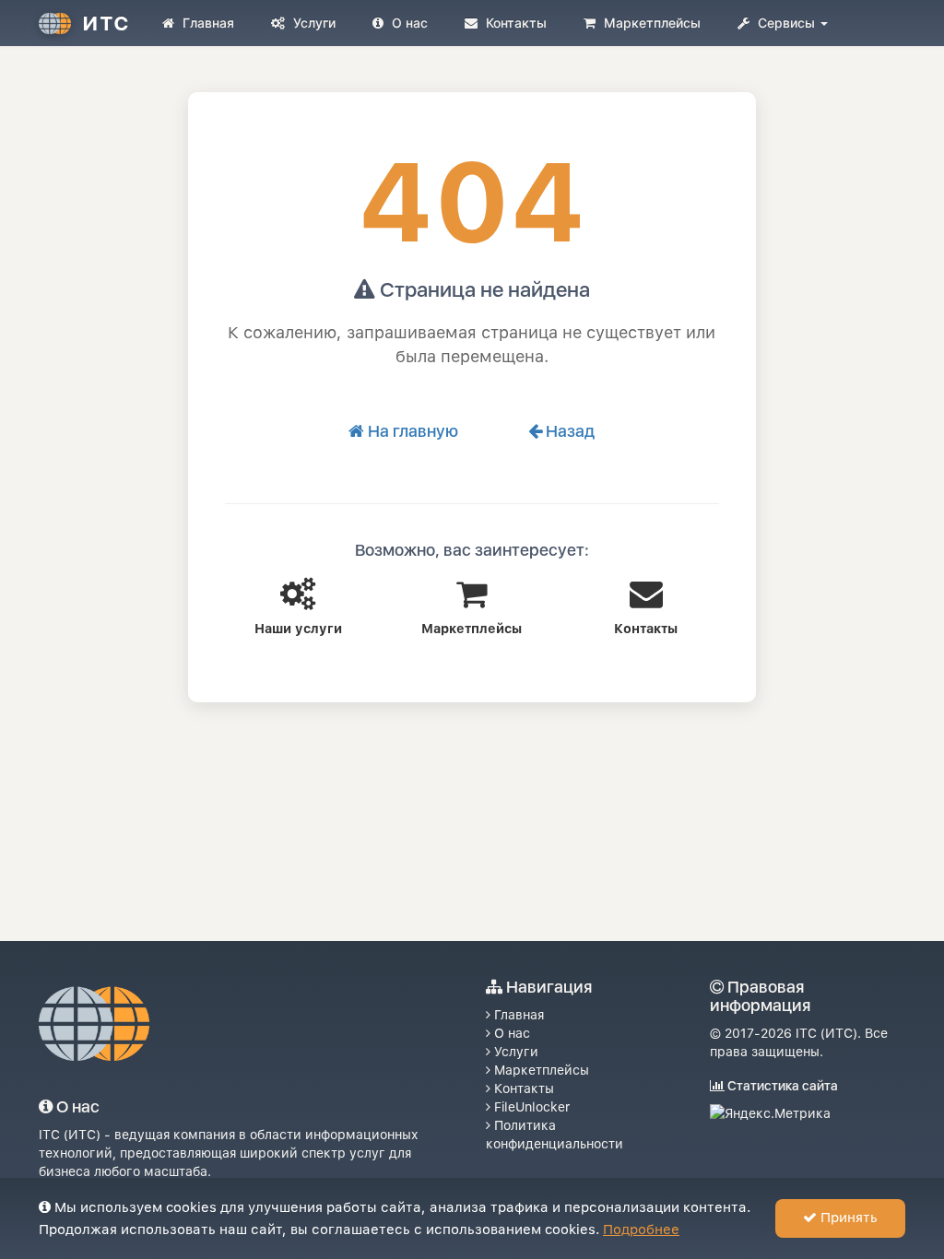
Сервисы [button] (786, 22)
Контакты (514, 22)
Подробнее (641, 1229)
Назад (568, 431)
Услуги (312, 22)
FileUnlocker (530, 1107)
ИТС (106, 23)
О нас (408, 22)
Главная (206, 22)
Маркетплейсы (650, 22)
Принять (847, 1217)
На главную (411, 431)
